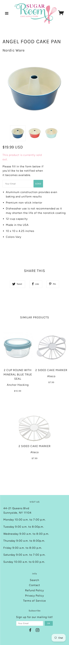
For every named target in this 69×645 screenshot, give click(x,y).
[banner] (36, 13)
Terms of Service (34, 600)
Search (34, 580)
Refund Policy (34, 590)
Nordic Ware (14, 50)
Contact (34, 585)
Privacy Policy (34, 595)
